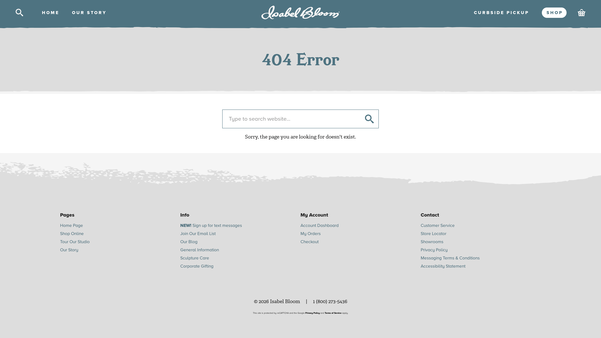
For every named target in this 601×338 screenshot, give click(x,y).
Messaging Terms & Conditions (450, 258)
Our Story (69, 250)
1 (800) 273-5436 (330, 301)
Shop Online (72, 233)
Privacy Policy (434, 250)
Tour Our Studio (75, 241)
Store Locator (433, 233)
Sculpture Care (194, 258)
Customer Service (438, 225)
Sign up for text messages (211, 225)
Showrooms (432, 241)
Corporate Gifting (196, 266)
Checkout (309, 241)
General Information (199, 250)
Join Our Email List (198, 233)
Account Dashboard (319, 225)
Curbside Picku (501, 12)
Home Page (71, 225)
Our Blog (189, 241)
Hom (50, 12)
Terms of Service (333, 313)
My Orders (310, 233)
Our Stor (88, 12)
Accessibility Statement (443, 266)
